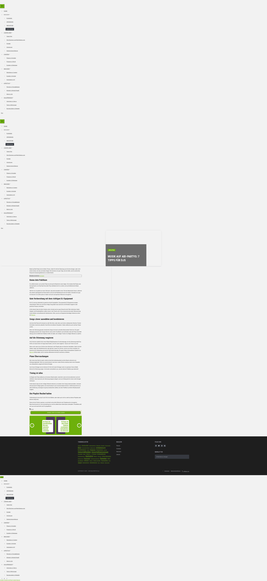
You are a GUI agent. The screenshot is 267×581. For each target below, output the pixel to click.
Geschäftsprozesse (99, 452)
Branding (103, 445)
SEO (108, 458)
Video (99, 462)
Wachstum (118, 451)
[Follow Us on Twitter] (159, 446)
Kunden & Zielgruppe (12, 65)
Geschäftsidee (84, 452)
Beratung (98, 445)
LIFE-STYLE (10, 29)
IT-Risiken (94, 454)
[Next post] (79, 425)
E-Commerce (82, 450)
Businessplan (107, 445)
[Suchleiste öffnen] (2, 113)
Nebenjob (99, 456)
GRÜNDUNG (10, 22)
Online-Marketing (106, 456)
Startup (91, 460)
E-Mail (88, 449)
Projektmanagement (94, 458)
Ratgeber (103, 458)
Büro (79, 448)
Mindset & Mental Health (13, 90)
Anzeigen (41, 275)
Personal (87, 458)
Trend (32, 409)
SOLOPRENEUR (8, 97)
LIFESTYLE (7, 83)
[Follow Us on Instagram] (162, 446)
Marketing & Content (12, 72)
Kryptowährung (101, 454)
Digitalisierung (101, 448)
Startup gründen (96, 460)
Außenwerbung (92, 445)
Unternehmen (85, 462)
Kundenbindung (81, 456)
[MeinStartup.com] (6, 3)
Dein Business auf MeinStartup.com (16, 40)
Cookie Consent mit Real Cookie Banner (10, 580)
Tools (109, 460)
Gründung (118, 448)
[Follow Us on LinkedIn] (165, 446)
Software (86, 460)
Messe (95, 456)
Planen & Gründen (11, 58)
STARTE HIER (7, 32)
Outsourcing (80, 458)
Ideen (84, 454)
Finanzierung (99, 450)
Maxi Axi (32, 352)
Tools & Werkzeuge (11, 105)
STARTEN (6, 54)
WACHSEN (7, 68)
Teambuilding (104, 460)
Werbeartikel (107, 462)
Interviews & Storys (12, 101)
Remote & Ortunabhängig (13, 87)
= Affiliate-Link (185, 471)
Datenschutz (92, 447)
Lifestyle (118, 454)
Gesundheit (80, 454)
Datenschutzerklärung (12, 50)
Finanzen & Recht (11, 61)
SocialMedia (80, 460)
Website (102, 462)
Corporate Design (86, 447)
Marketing (89, 456)
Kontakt (8, 43)
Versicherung (93, 462)
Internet (88, 454)
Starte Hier (9, 36)
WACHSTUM (10, 25)
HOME (5, 11)
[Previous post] (32, 425)
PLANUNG (9, 18)
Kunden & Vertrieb (11, 76)
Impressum (9, 47)
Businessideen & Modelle (13, 108)
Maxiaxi (33, 315)
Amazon (79, 445)
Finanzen (93, 450)
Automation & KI (11, 79)
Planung (118, 445)
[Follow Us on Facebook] (156, 446)
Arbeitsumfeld (85, 445)
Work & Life (10, 94)
